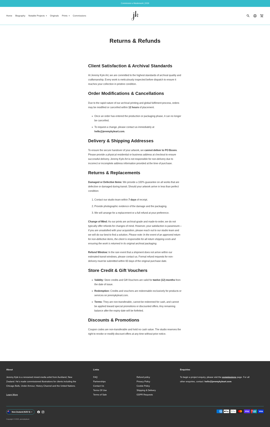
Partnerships (99, 381)
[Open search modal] (248, 15)
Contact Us (98, 386)
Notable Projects (36, 15)
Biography (20, 15)
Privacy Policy (143, 381)
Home (9, 15)
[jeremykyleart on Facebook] (38, 412)
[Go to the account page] (255, 15)
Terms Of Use (100, 390)
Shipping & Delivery (146, 390)
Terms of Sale (100, 394)
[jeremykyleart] (135, 16)
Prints (65, 15)
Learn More (12, 394)
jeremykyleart (24, 419)
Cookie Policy (143, 386)
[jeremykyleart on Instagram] (43, 412)
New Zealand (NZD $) (21, 412)
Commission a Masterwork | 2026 (135, 3)
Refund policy (143, 377)
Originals (54, 15)
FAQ (95, 377)
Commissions (79, 15)
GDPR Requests (145, 394)
